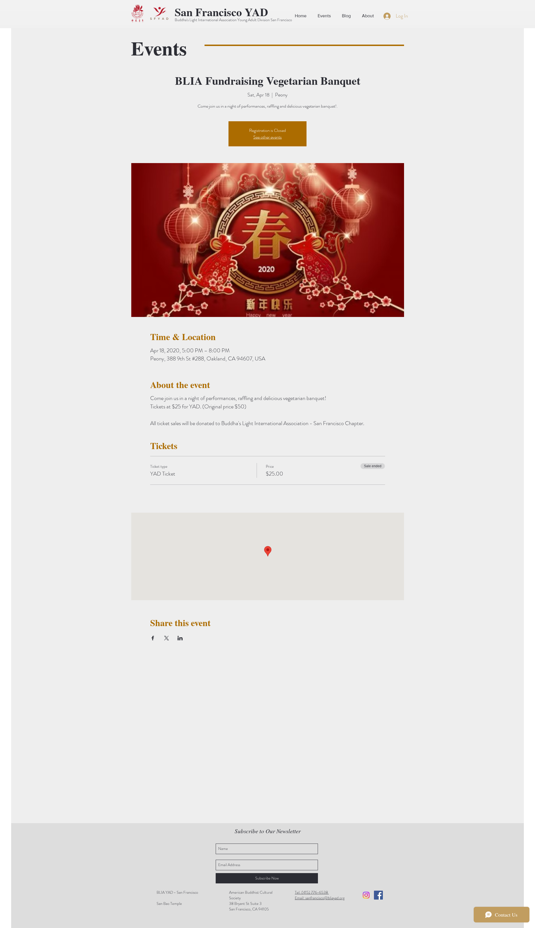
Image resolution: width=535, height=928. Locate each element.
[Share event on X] (166, 638)
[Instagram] (366, 895)
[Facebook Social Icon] (378, 895)
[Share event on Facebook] (152, 638)
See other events (267, 137)
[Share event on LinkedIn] (180, 638)
